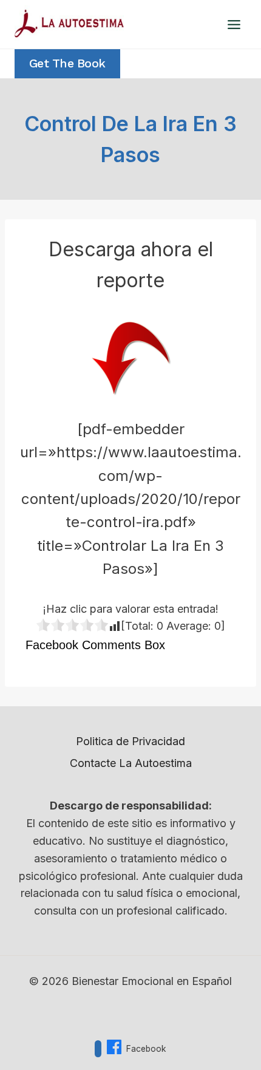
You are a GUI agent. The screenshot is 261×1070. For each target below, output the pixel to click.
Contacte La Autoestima (131, 763)
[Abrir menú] (233, 24)
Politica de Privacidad (130, 741)
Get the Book (67, 63)
